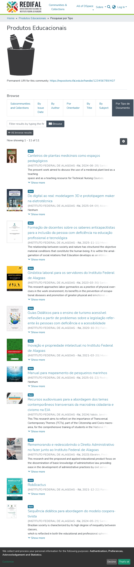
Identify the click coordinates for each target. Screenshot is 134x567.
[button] (114, 7)
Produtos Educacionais (32, 18)
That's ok (124, 561)
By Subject (104, 106)
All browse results (21, 132)
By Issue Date (41, 108)
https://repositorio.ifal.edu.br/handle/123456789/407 (82, 81)
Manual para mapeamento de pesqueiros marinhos (67, 373)
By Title (89, 106)
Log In (121, 7)
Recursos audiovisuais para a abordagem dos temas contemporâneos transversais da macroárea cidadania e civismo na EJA (71, 404)
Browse (57, 124)
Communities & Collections (58, 7)
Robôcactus (37, 484)
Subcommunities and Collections (20, 106)
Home (10, 18)
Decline (111, 561)
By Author (55, 106)
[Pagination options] (123, 141)
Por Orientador (73, 106)
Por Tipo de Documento (123, 106)
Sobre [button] (100, 7)
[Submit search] (109, 7)
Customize (8, 561)
